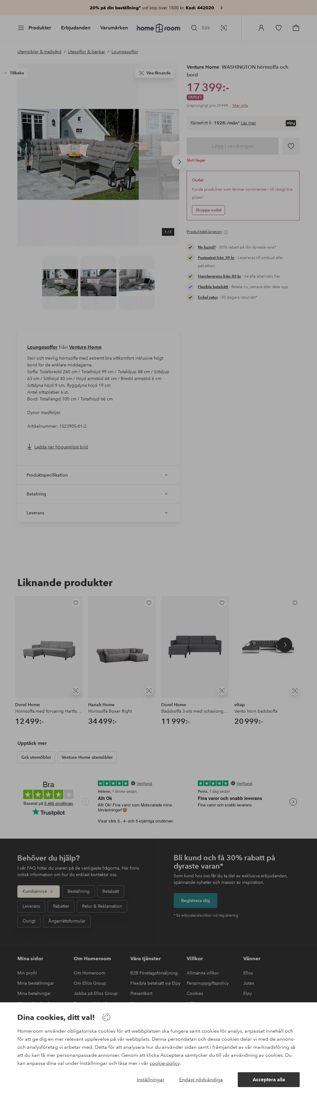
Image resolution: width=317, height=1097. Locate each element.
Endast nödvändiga (201, 1079)
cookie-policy (165, 1063)
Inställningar (150, 1079)
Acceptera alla (269, 1079)
